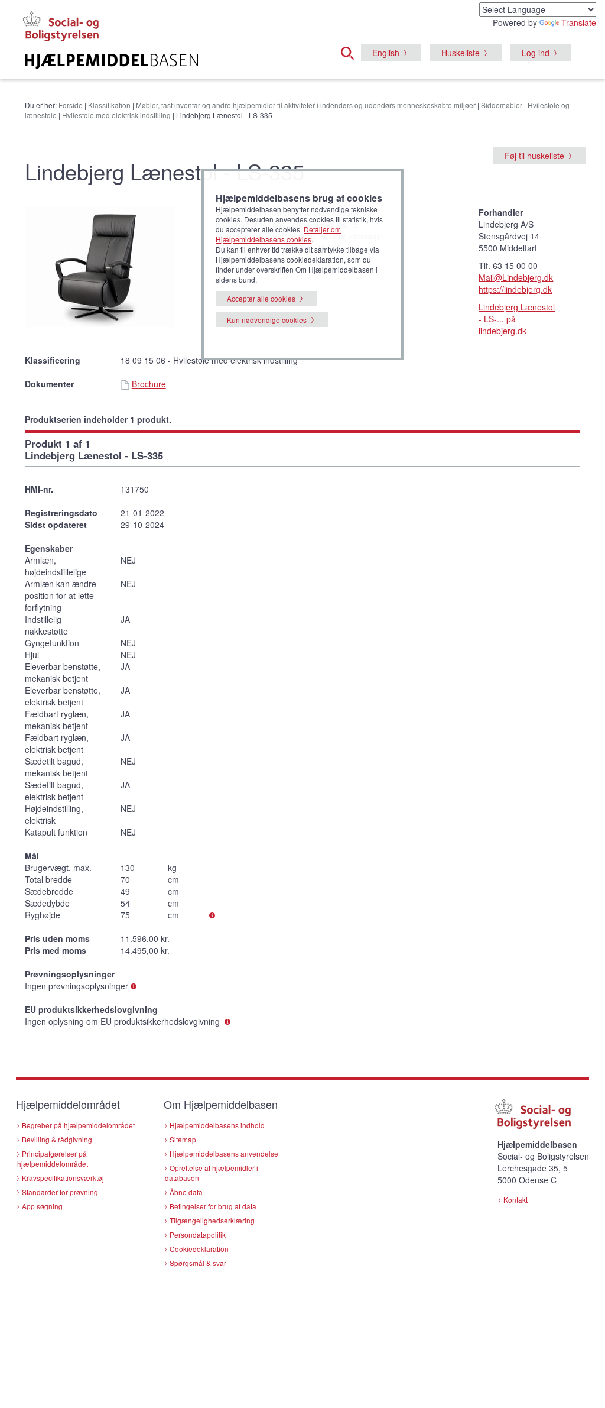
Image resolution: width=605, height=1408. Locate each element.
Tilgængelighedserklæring (212, 1220)
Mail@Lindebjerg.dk (516, 277)
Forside (70, 105)
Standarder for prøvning (60, 1192)
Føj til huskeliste (534, 155)
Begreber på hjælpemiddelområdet (78, 1125)
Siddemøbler (501, 105)
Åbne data (186, 1192)
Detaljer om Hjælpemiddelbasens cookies (278, 234)
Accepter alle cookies (261, 298)
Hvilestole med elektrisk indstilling (116, 115)
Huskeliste (460, 53)
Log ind (535, 53)
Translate (578, 22)
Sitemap (183, 1139)
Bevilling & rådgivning (57, 1139)
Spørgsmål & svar (198, 1263)
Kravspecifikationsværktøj (63, 1178)
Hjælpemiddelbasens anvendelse (224, 1153)
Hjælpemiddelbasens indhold (217, 1125)
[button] (351, 51)
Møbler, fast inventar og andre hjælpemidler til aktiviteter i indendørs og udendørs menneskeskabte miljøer (306, 105)
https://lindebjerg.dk (515, 289)
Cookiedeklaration (199, 1249)
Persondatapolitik (198, 1234)
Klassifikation (109, 105)
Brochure (149, 384)
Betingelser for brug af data (213, 1206)
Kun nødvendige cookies (267, 320)
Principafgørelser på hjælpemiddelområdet (52, 1158)
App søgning (42, 1206)
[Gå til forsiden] (111, 61)
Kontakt (515, 1200)
